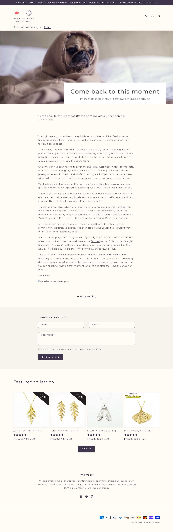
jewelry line (108, 248)
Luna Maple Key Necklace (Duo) (101, 431)
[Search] (147, 16)
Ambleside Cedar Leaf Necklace (27, 431)
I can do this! (120, 218)
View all (86, 448)
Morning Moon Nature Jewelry (149, 522)
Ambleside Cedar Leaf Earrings (64, 431)
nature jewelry (114, 254)
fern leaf (95, 241)
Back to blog (88, 296)
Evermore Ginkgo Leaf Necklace (138, 431)
